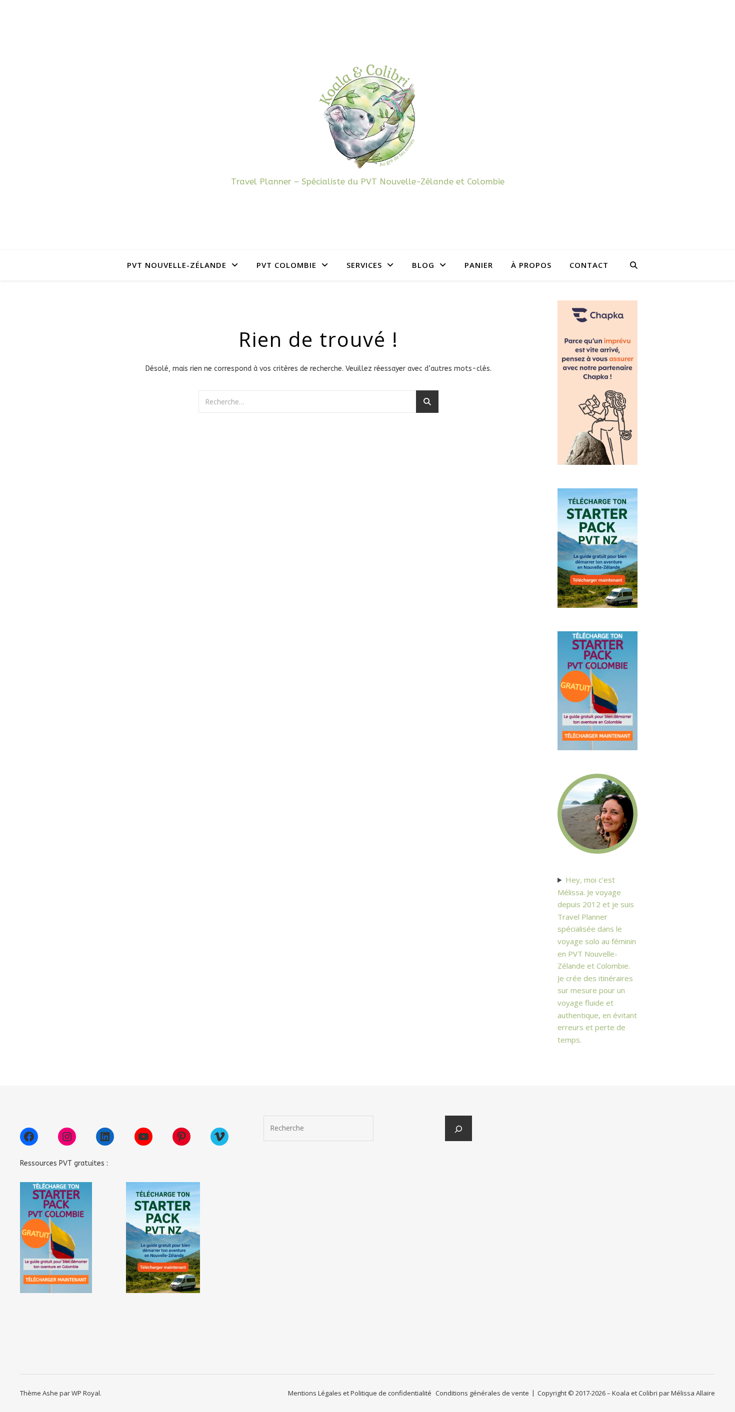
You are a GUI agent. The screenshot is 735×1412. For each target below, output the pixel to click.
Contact (589, 265)
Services (364, 265)
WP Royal (86, 1393)
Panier (478, 265)
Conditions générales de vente (482, 1393)
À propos (531, 265)
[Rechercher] (458, 1129)
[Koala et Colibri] (368, 115)
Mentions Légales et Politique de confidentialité (360, 1393)
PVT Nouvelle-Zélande (176, 265)
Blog (423, 265)
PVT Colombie (286, 265)
